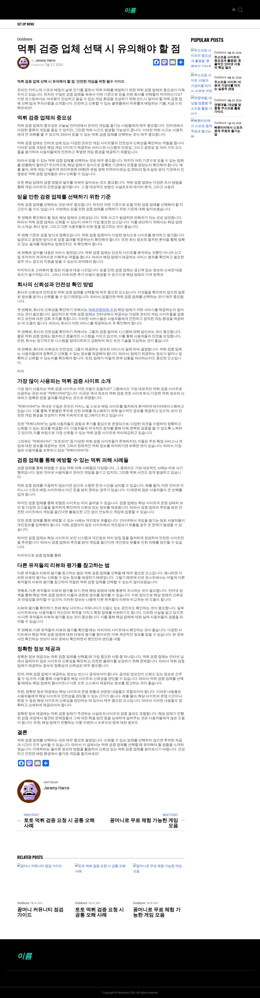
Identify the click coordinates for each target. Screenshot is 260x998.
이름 (130, 10)
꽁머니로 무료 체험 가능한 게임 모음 (144, 822)
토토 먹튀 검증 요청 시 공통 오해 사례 (59, 822)
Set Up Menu (25, 24)
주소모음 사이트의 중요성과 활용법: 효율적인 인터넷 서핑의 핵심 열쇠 (227, 62)
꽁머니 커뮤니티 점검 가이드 (40, 911)
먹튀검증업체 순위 (102, 310)
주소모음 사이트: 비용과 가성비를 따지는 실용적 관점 (227, 85)
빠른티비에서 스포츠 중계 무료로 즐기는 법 (228, 130)
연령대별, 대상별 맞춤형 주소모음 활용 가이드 (227, 108)
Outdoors (24, 39)
